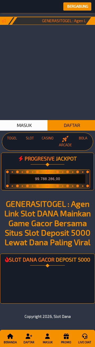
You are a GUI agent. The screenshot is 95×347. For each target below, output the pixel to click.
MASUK (24, 125)
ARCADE (65, 145)
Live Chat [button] (84, 342)
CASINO (48, 138)
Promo (66, 342)
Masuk (48, 342)
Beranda (10, 342)
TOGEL (12, 138)
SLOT (30, 138)
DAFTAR (71, 125)
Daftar (28, 342)
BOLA (83, 138)
